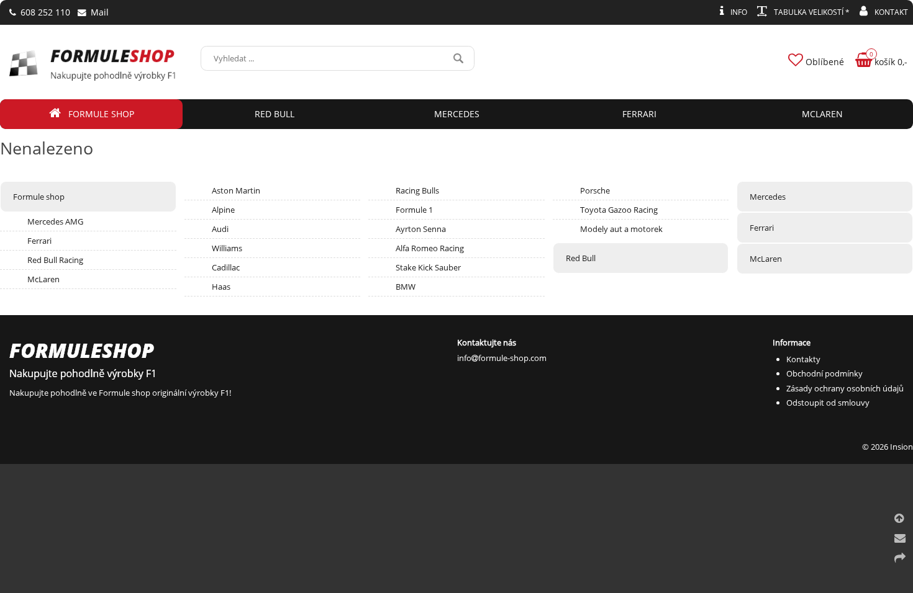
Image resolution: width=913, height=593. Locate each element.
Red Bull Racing (55, 259)
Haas (221, 286)
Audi (220, 228)
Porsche (595, 190)
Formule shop (39, 196)
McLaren (43, 279)
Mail (98, 12)
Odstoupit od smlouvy (828, 402)
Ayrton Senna (421, 228)
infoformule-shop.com (502, 357)
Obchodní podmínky (824, 373)
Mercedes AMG (55, 221)
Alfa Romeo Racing (430, 248)
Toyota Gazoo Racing (619, 209)
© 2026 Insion (887, 446)
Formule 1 (414, 209)
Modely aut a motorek (621, 228)
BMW (406, 286)
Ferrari (39, 240)
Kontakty (803, 359)
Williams (227, 248)
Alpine (223, 209)
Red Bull (581, 258)
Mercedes (768, 196)
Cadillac (226, 267)
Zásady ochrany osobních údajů (845, 388)
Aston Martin (236, 190)
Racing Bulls (417, 190)
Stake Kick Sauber (428, 267)
